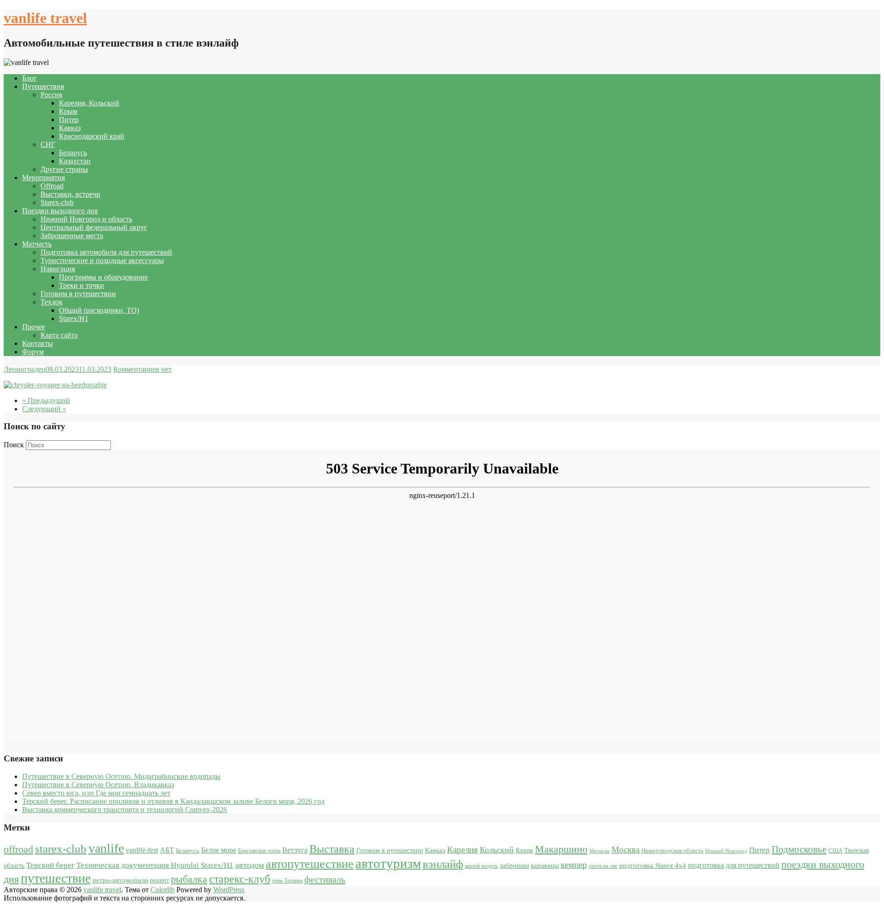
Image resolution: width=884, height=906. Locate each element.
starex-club (61, 848)
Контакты (37, 343)
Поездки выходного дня (60, 211)
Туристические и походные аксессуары (102, 260)
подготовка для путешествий (733, 865)
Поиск (14, 445)
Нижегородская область (672, 850)
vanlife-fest (142, 850)
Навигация (58, 269)
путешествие (56, 878)
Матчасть (37, 244)
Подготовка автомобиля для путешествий (106, 252)
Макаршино (561, 849)
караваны (545, 865)
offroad (18, 849)
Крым (68, 111)
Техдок (52, 302)
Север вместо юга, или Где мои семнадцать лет (96, 793)
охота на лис (603, 866)
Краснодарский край (91, 136)
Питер (69, 119)
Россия (51, 95)
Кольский (497, 849)
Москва (625, 849)
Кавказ (70, 128)
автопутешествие (310, 864)
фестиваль (324, 879)
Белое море (218, 850)
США (835, 850)
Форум (33, 352)
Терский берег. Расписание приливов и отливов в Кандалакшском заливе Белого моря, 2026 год (173, 801)
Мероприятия (43, 177)
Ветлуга (295, 850)
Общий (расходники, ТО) (99, 310)
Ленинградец (25, 369)
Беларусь (73, 153)
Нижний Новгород (726, 850)
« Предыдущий (46, 400)
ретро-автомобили (120, 880)
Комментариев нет (142, 369)
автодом (249, 865)
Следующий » (44, 409)
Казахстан (75, 161)
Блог (29, 78)
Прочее (33, 327)
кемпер (574, 865)
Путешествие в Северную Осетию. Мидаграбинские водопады (121, 776)
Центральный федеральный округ (94, 227)
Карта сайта (59, 335)
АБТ (167, 850)
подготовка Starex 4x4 (652, 865)
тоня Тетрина (287, 880)
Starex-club (57, 202)
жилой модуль (481, 866)
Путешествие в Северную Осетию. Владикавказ (98, 785)
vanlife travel (45, 18)
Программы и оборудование (103, 277)
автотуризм (388, 863)
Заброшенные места (72, 236)
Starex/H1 (73, 318)
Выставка (332, 849)
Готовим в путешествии (78, 294)
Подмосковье (799, 849)
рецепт (159, 880)
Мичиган (599, 850)
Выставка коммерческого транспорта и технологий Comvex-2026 (124, 809)
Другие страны (64, 169)
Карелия (462, 849)
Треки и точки (81, 285)
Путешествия (43, 86)
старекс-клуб (239, 879)
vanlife (106, 848)
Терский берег (50, 865)
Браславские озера (259, 851)
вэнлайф (443, 864)
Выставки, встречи (70, 194)
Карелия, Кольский (89, 103)
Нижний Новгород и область (86, 219)
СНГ (48, 144)
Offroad (52, 186)
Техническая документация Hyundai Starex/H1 (154, 865)
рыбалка (189, 879)
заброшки (514, 865)
